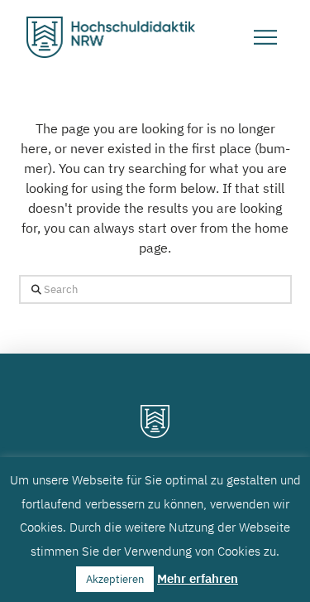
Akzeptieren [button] (115, 579)
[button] (265, 37)
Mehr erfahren (197, 578)
